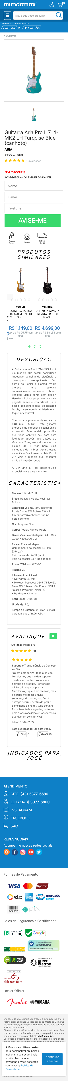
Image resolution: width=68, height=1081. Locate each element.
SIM (23, 734)
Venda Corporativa (43, 1036)
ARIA (8, 149)
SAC (14, 826)
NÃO (45, 734)
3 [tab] (38, 346)
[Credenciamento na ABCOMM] (16, 950)
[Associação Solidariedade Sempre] (14, 977)
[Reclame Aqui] (44, 947)
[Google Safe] (36, 934)
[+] (53, 636)
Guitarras (11, 35)
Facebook (20, 818)
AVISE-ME (32, 220)
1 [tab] (27, 346)
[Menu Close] (7, 15)
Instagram (21, 810)
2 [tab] (33, 346)
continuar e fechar (52, 1059)
